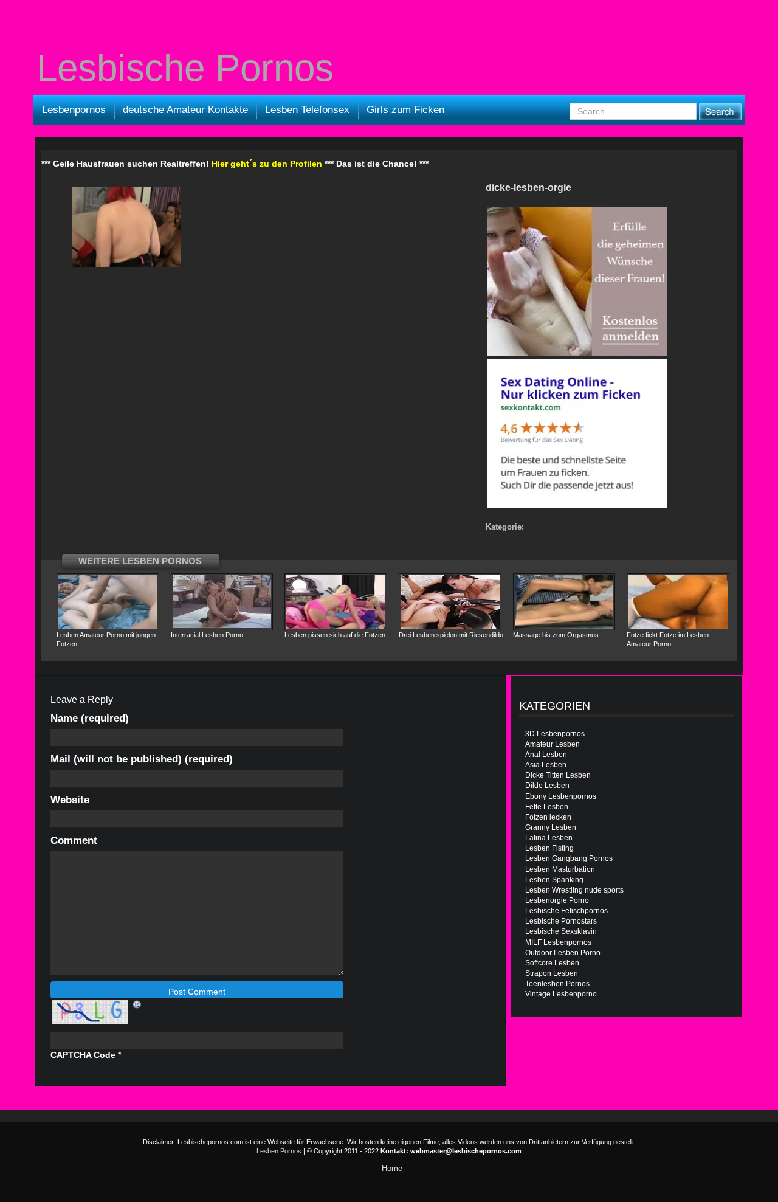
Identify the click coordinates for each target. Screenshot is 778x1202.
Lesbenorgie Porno (557, 900)
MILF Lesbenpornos (558, 942)
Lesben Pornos (278, 1151)
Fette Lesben (546, 807)
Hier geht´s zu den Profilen (267, 163)
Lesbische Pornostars (561, 921)
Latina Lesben (549, 838)
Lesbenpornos (74, 110)
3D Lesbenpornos (555, 734)
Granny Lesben (550, 827)
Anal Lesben (546, 754)
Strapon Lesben (551, 973)
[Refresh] (137, 1004)
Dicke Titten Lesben (558, 775)
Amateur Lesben (552, 744)
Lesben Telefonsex (307, 110)
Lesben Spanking (554, 880)
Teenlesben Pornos (557, 983)
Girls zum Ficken (405, 110)
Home (392, 1168)
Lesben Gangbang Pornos (569, 858)
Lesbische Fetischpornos (566, 911)
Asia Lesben (545, 765)
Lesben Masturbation (560, 869)
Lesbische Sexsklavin (561, 931)
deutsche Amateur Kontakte (185, 110)
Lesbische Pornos (185, 68)
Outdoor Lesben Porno (563, 952)
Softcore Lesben (552, 963)
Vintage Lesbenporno (561, 994)
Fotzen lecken (548, 817)
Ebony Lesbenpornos (560, 796)
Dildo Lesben (547, 785)
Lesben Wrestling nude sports (574, 890)
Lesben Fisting (549, 848)
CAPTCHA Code (82, 1055)
